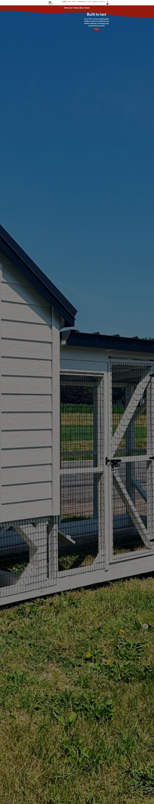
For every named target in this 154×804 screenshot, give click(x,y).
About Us (95, 1)
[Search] (107, 1)
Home (64, 1)
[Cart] (107, 4)
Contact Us (102, 1)
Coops (74, 1)
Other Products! (81, 1)
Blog (90, 1)
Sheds (69, 1)
